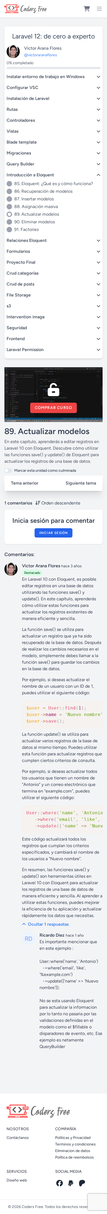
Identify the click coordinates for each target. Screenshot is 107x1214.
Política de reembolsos (74, 1157)
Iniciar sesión (53, 533)
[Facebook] (59, 1183)
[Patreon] (82, 1183)
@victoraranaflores (40, 55)
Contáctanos (18, 1137)
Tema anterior (24, 483)
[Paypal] (70, 1183)
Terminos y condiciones (75, 1144)
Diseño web (17, 1180)
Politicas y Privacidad (73, 1137)
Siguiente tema (81, 483)
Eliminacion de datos (72, 1150)
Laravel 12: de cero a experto (53, 36)
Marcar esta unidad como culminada (45, 470)
